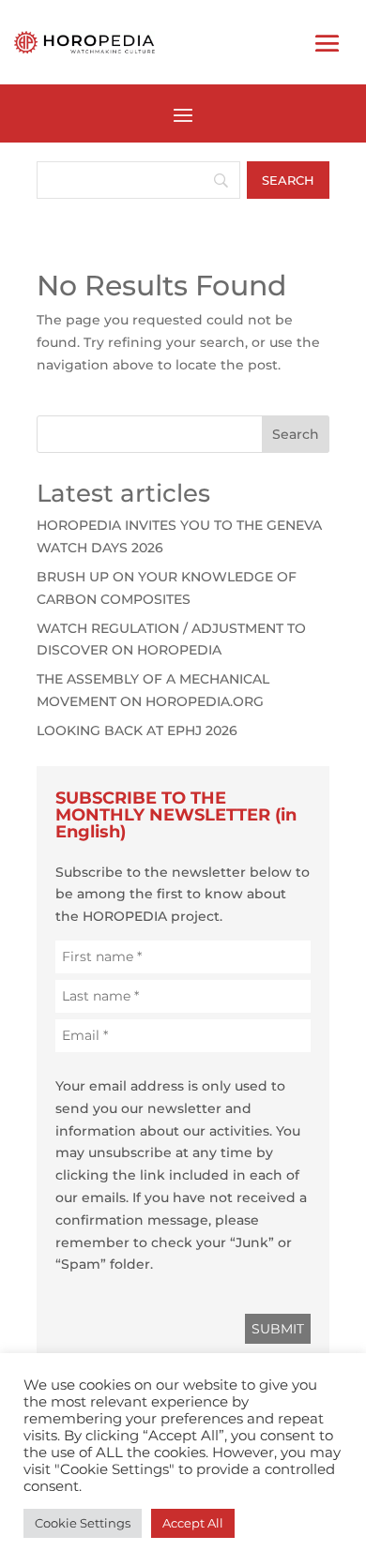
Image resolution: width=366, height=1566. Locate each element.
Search (295, 434)
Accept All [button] (192, 1522)
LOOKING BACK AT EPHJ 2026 (137, 730)
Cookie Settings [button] (82, 1522)
